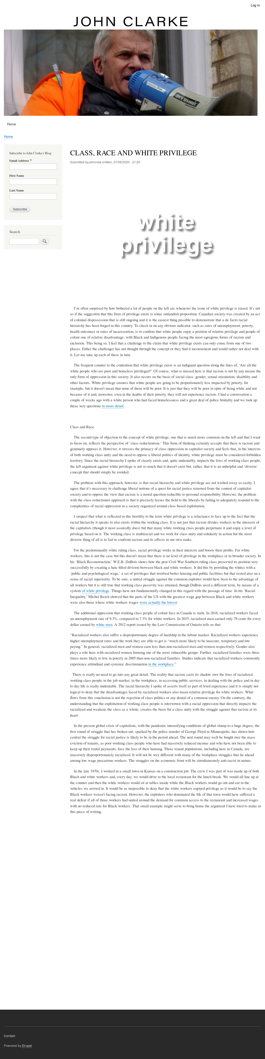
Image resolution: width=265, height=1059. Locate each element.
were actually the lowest (158, 602)
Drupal (27, 1045)
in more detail (112, 405)
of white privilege (95, 590)
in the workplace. (161, 663)
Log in (255, 5)
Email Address (19, 161)
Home (11, 123)
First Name (16, 176)
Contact (9, 1035)
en (110, 624)
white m (102, 624)
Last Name (16, 190)
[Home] (130, 65)
